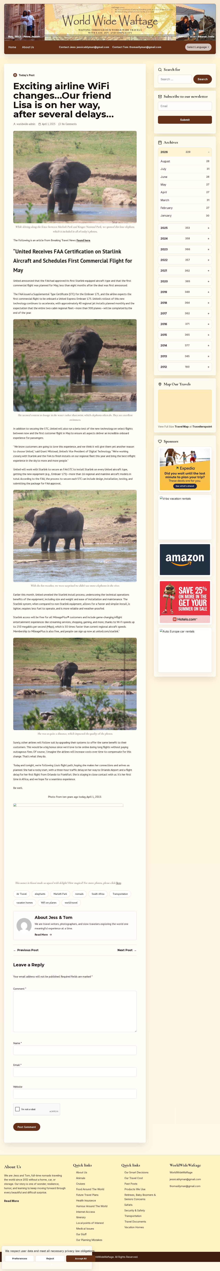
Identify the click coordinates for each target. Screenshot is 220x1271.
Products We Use (134, 1189)
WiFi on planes (49, 902)
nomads (79, 893)
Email (17, 1065)
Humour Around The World (91, 1206)
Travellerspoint (202, 426)
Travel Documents (135, 1221)
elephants (40, 893)
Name (17, 1043)
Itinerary (81, 1217)
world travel (71, 902)
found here (83, 240)
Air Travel (21, 893)
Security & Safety (134, 1210)
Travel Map (182, 426)
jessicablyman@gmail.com (185, 1179)
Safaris (128, 1204)
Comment (19, 988)
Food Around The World (90, 1189)
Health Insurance (86, 1200)
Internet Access (85, 1211)
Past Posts (130, 1183)
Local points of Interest (90, 1223)
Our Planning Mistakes (89, 1240)
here (118, 883)
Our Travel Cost (133, 1178)
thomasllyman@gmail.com (185, 1186)
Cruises (80, 1183)
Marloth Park (60, 893)
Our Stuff (81, 1234)
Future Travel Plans (87, 1194)
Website (17, 1086)
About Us (28, 47)
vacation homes (24, 902)
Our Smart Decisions (136, 1172)
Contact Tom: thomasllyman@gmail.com (136, 47)
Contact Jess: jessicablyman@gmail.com (84, 47)
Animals (80, 1178)
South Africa (98, 893)
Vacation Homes (134, 1227)
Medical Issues (85, 1228)
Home (12, 47)
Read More (41, 934)
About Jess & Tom (53, 917)
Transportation (120, 893)
